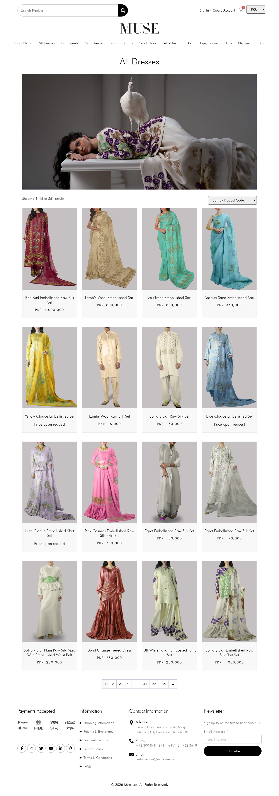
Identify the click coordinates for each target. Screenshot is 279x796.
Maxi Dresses (94, 43)
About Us (20, 43)
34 (145, 684)
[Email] (131, 754)
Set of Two (169, 43)
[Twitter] (41, 748)
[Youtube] (51, 748)
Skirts (228, 43)
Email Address (215, 732)
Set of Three (147, 43)
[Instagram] (31, 748)
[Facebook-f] (21, 748)
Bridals (128, 43)
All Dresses (47, 43)
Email (140, 754)
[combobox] (67, 10)
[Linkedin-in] (60, 748)
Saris (113, 43)
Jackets (188, 43)
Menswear (245, 43)
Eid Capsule (69, 43)
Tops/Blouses (209, 43)
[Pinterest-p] (70, 748)
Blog (262, 43)
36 (164, 684)
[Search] (123, 10)
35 (154, 684)
